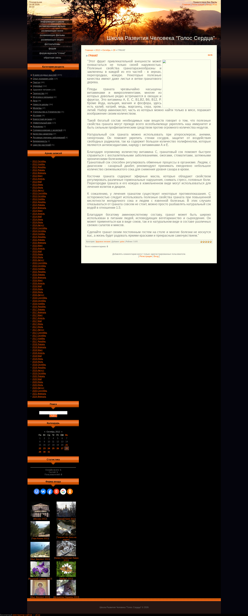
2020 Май (37, 379)
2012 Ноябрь (38, 164)
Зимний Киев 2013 (66, 519)
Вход (208, 4)
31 (49, 452)
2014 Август (38, 225)
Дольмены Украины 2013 (66, 597)
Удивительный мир (42, 123)
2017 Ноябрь (38, 338)
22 (40, 448)
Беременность (40, 141)
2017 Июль (37, 327)
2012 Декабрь (39, 167)
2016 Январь (38, 274)
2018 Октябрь (39, 364)
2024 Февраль (39, 396)
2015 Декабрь (39, 271)
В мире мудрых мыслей (44, 75)
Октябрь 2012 (53, 432)
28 (66, 448)
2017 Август (38, 330)
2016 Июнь (37, 289)
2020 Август (38, 388)
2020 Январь (38, 376)
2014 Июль (37, 222)
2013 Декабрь (39, 202)
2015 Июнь (37, 254)
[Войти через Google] (63, 491)
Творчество (38, 93)
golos (122, 242)
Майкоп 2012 (66, 578)
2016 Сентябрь (39, 298)
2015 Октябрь (39, 266)
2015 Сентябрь (39, 263)
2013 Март (37, 176)
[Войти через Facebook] (50, 491)
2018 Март (37, 350)
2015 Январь (38, 240)
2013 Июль (37, 187)
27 (62, 448)
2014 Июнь (37, 219)
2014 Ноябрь (38, 234)
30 (44, 452)
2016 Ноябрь (38, 303)
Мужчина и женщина (43, 97)
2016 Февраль (39, 277)
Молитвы (37, 108)
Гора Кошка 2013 (40, 538)
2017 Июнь (37, 324)
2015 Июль (37, 257)
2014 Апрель (38, 213)
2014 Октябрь (39, 231)
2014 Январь (38, 205)
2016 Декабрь (39, 306)
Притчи (36, 82)
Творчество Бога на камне (66, 538)
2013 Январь (38, 170)
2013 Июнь (37, 184)
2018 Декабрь (39, 367)
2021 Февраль (39, 393)
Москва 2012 (40, 519)
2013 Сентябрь (39, 193)
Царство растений (42, 145)
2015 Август (38, 260)
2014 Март (37, 210)
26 (58, 448)
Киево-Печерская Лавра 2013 (66, 559)
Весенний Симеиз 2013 (40, 578)
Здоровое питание (42, 89)
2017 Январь (38, 309)
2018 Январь (38, 344)
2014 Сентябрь (39, 228)
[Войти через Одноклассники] (70, 491)
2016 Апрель (38, 283)
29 (40, 452)
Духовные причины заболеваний (49, 137)
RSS (215, 4)
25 (53, 448)
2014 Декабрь (39, 237)
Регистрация (198, 4)
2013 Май (37, 181)
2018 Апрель (38, 353)
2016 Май (37, 286)
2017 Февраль (39, 312)
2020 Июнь (37, 382)
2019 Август (38, 370)
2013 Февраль (39, 173)
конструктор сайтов (22, 615)
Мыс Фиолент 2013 (40, 559)
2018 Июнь (37, 359)
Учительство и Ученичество (46, 112)
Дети (35, 101)
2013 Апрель (38, 179)
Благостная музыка (42, 119)
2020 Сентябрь (39, 391)
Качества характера (43, 134)
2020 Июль (37, 385)
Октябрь (106, 50)
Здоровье (37, 86)
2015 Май (37, 251)
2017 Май (37, 321)
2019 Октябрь (39, 373)
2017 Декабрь (39, 341)
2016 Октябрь (39, 300)
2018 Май (37, 356)
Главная (186, 4)
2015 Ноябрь (38, 269)
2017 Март (37, 315)
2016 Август (38, 295)
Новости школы (40, 104)
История (37, 115)
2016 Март (37, 280)
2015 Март (37, 245)
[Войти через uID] (37, 491)
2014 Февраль (39, 208)
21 (66, 445)
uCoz (37, 615)
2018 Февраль (39, 347)
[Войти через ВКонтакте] (43, 491)
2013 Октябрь (39, 196)
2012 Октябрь (39, 161)
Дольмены (38, 126)
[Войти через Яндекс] (56, 491)
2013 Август (38, 190)
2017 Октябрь (39, 335)
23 (44, 448)
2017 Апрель (38, 318)
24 (49, 448)
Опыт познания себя (43, 78)
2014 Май (37, 216)
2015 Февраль (39, 242)
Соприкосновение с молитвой (47, 130)
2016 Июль (37, 292)
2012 (97, 50)
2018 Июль (37, 361)
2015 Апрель (38, 248)
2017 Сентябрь (39, 332)
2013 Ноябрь (38, 199)
